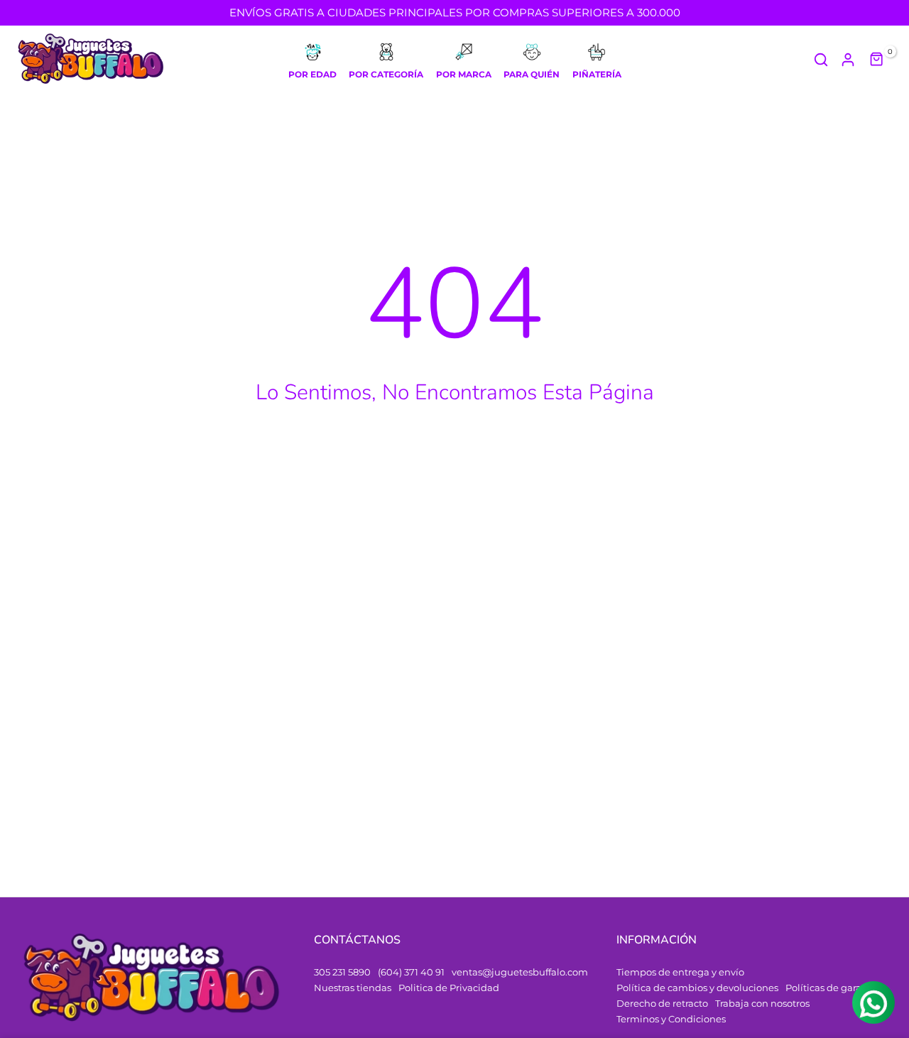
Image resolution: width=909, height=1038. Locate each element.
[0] (877, 59)
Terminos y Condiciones (671, 1019)
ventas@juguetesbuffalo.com (520, 972)
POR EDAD (312, 74)
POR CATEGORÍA (386, 74)
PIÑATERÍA (596, 74)
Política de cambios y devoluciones (697, 987)
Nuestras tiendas (352, 987)
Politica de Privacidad (448, 987)
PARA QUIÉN (532, 74)
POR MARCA (463, 74)
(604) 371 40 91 (411, 972)
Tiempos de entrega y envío (680, 972)
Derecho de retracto (662, 1003)
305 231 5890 (342, 972)
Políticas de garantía (832, 987)
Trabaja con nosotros (762, 1003)
